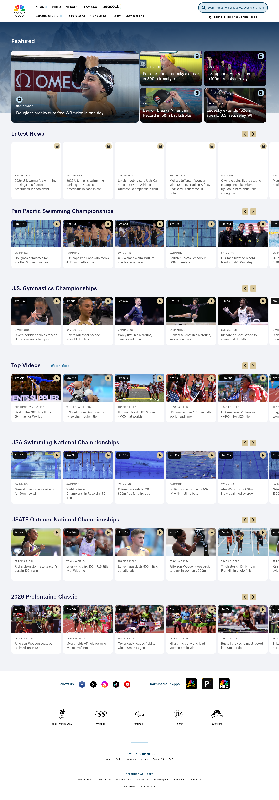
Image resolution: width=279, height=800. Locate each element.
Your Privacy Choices (113, 782)
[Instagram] (104, 644)
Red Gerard (130, 747)
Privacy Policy (81, 782)
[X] (93, 644)
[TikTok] (116, 644)
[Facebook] (82, 644)
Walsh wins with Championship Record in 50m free (87, 470)
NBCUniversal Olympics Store (189, 782)
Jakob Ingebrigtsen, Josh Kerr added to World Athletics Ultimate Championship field (138, 185)
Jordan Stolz (179, 740)
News (109, 720)
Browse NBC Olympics (139, 714)
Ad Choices (61, 782)
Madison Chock (124, 740)
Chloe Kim (143, 740)
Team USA (158, 720)
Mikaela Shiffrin (86, 740)
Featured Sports (139, 762)
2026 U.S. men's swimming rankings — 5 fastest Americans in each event (85, 185)
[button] (41, 8)
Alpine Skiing (113, 767)
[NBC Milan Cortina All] (23, 11)
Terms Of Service (156, 782)
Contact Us (217, 782)
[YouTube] (127, 644)
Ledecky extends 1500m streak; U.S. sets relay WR (230, 113)
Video (119, 720)
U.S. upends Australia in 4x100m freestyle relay (228, 76)
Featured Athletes (139, 735)
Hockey (149, 767)
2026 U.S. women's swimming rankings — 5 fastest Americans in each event (36, 185)
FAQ (171, 720)
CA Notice (136, 782)
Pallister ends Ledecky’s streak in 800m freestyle (171, 76)
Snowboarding (165, 767)
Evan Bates (105, 740)
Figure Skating (132, 767)
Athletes (131, 720)
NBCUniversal (146, 794)
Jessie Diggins (161, 740)
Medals (144, 720)
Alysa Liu (196, 740)
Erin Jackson (148, 747)
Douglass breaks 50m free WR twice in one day (60, 113)
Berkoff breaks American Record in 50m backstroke (167, 113)
